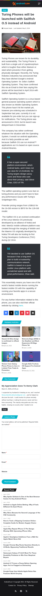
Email (4, 462)
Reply (4, 409)
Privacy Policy (22, 585)
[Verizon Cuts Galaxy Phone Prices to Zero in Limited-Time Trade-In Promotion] (11, 356)
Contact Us (12, 585)
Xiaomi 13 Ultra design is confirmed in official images (10, 341)
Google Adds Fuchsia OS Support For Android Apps (31, 366)
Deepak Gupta (7, 28)
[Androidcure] (21, 4)
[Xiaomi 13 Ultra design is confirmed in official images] (11, 331)
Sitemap (31, 585)
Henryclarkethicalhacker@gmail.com (13, 395)
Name (4, 452)
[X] (11, 313)
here (21, 305)
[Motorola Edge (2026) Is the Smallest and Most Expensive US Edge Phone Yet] (31, 331)
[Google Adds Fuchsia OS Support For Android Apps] (31, 356)
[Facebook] (6, 313)
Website (4, 471)
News (4, 10)
